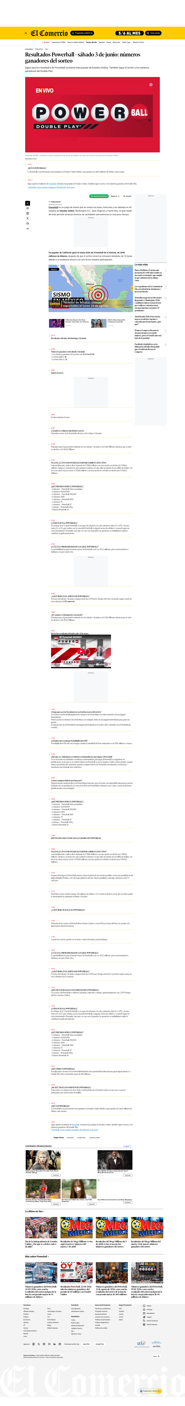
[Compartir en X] (27, 218)
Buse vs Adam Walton (76, 42)
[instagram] (44, 1344)
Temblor (101, 42)
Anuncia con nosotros (102, 1317)
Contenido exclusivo (30, 1331)
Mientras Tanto (76, 1334)
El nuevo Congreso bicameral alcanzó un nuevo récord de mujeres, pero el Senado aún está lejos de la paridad (141, 334)
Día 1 (73, 1331)
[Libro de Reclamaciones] (157, 1344)
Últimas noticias (28, 1311)
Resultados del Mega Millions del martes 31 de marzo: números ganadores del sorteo (146, 1244)
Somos (25, 1328)
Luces (49, 1314)
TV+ (48, 1317)
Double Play (74, 1141)
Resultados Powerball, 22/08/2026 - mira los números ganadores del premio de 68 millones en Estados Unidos (76, 1290)
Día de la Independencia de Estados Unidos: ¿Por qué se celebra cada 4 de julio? (41, 1244)
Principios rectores (101, 1311)
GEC (120, 1309)
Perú (48, 1309)
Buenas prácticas (101, 1314)
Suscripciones (75, 1309)
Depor (121, 1320)
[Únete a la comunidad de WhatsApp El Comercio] (92, 196)
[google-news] (59, 1344)
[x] (38, 1344)
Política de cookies (101, 1328)
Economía (26, 1320)
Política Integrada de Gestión (102, 1324)
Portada (26, 1309)
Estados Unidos (87, 1141)
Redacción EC (55, 202)
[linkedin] (54, 1344)
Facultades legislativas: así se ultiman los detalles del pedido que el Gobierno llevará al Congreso (140, 348)
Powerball (52, 183)
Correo (121, 1314)
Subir (155, 1356)
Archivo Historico (53, 1323)
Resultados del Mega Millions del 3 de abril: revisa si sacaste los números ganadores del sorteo (111, 1244)
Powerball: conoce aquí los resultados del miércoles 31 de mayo (51, 187)
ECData (25, 1314)
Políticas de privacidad (102, 1320)
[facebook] (33, 1344)
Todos (73, 1320)
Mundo (25, 1334)
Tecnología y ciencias (54, 1311)
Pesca (108, 42)
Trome (121, 1317)
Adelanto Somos (76, 1328)
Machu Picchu (138, 42)
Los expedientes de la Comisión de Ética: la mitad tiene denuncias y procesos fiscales (142, 289)
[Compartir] (27, 203)
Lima (25, 1336)
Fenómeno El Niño (59, 42)
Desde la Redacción (77, 1326)
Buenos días (75, 1323)
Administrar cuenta (77, 1311)
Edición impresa (52, 1328)
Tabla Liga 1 (126, 42)
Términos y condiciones (102, 1309)
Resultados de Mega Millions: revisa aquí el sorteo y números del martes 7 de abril (76, 1244)
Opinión (26, 1323)
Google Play (100, 1344)
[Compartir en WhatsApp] (27, 208)
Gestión (121, 1311)
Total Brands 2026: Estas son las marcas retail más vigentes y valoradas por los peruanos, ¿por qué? (141, 320)
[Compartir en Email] (27, 223)
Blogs (49, 1325)
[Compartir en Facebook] (27, 213)
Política (25, 1317)
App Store (86, 1344)
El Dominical (51, 1320)
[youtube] (49, 1344)
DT (24, 1325)
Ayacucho (116, 42)
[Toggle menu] (25, 33)
